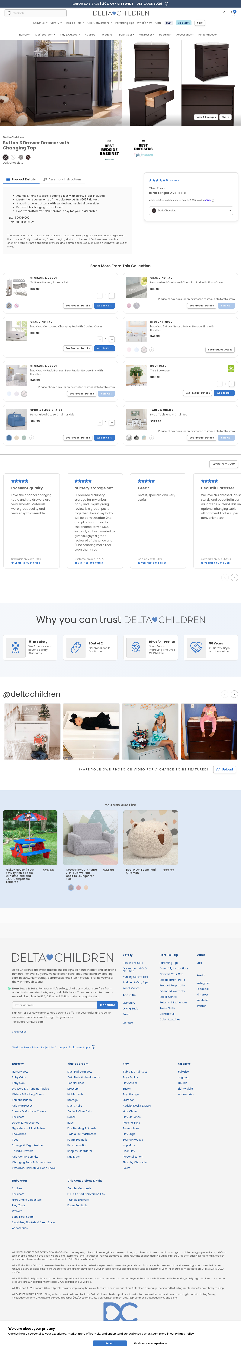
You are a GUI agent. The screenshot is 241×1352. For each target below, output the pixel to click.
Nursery (24, 34)
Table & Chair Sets (79, 1111)
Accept (109, 1343)
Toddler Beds (75, 1083)
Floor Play (129, 1151)
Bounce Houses (133, 1140)
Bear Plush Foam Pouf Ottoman (141, 871)
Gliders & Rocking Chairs (28, 1094)
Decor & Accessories (25, 1123)
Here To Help (73, 23)
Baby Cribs (19, 1077)
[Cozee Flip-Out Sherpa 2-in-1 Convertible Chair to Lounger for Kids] (90, 837)
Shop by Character (79, 1151)
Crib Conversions (98, 23)
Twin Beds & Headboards (83, 1077)
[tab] (21, 179)
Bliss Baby (184, 23)
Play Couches (132, 1117)
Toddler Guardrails (79, 1188)
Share (225, 117)
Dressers (73, 1089)
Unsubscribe (19, 1031)
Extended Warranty (172, 991)
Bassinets (18, 1117)
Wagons (107, 34)
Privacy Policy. (184, 1334)
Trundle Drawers (22, 1151)
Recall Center (131, 988)
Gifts (158, 23)
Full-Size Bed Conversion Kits (86, 1194)
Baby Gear (125, 34)
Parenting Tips (124, 23)
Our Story (129, 1003)
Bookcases (19, 1134)
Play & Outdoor (69, 34)
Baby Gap (18, 1083)
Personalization (207, 34)
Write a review (224, 464)
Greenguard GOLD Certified (135, 970)
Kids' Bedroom (44, 34)
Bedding (164, 34)
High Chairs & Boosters (27, 1200)
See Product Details (78, 305)
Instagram (203, 983)
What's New (144, 23)
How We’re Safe (133, 963)
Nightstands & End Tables (28, 1128)
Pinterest (202, 994)
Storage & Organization (27, 1145)
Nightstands (75, 1094)
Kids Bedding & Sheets (81, 1128)
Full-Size (183, 1072)
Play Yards (18, 1205)
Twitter (201, 1006)
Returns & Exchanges (173, 1002)
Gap (169, 23)
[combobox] (36, 13)
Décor (71, 1117)
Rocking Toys (131, 1123)
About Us (39, 23)
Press (126, 1014)
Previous (226, 577)
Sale (200, 22)
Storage (72, 1100)
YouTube (202, 1000)
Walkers (17, 1211)
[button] (5, 157)
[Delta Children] (65, 957)
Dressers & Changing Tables (30, 1089)
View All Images (206, 117)
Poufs (126, 1168)
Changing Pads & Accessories (31, 1162)
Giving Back (130, 1008)
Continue (107, 1005)
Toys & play (130, 1077)
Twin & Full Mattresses (81, 1134)
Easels (127, 1089)
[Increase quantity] (112, 296)
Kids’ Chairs (74, 1106)
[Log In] (224, 13)
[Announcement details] (93, 1047)
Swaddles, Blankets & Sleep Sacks (34, 1168)
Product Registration (173, 985)
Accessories (184, 34)
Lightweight (185, 1089)
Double (182, 1083)
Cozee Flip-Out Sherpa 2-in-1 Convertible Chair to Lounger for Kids (81, 874)
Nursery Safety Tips (135, 977)
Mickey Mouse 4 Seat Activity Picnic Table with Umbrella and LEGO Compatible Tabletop (20, 876)
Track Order (167, 1008)
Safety (54, 23)
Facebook (203, 989)
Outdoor (128, 1100)
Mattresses (146, 34)
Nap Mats (73, 1157)
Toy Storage (131, 1094)
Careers (128, 1023)
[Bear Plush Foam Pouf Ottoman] (150, 837)
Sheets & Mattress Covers (29, 1111)
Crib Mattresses (22, 1106)
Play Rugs (129, 1134)
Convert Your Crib (171, 974)
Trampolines (131, 1128)
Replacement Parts (172, 980)
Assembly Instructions (174, 968)
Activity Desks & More (137, 1106)
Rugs (15, 1140)
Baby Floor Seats (23, 1217)
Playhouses (130, 1083)
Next (235, 577)
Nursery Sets (20, 1072)
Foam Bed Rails (77, 1140)
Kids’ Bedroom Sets (79, 1072)
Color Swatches (170, 1019)
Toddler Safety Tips (135, 982)
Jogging (183, 1077)
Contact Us (167, 1014)
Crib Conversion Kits (25, 1157)
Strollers (90, 34)
